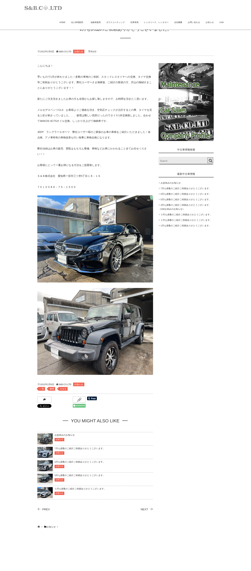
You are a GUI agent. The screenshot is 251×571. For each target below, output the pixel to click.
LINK (221, 22)
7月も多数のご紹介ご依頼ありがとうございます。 (80, 448)
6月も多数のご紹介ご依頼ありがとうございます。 (80, 462)
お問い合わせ (194, 22)
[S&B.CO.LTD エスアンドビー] (43, 7)
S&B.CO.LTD (64, 51)
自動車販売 (96, 22)
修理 (52, 389)
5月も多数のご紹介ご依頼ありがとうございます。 (80, 475)
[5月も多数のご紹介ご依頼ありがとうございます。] (45, 480)
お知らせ (210, 22)
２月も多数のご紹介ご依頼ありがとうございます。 (186, 220)
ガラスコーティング (115, 22)
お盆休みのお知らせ (65, 435)
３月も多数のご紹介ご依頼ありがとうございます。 (80, 488)
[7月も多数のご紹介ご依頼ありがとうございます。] (45, 456)
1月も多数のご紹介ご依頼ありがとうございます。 (186, 225)
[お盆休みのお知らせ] (45, 442)
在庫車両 (134, 22)
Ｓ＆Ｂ (63, 389)
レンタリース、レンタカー (156, 22)
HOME (62, 22)
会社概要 (178, 22)
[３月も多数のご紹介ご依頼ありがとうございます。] (45, 496)
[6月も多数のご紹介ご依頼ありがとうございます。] (45, 469)
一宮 (42, 389)
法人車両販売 (78, 22)
